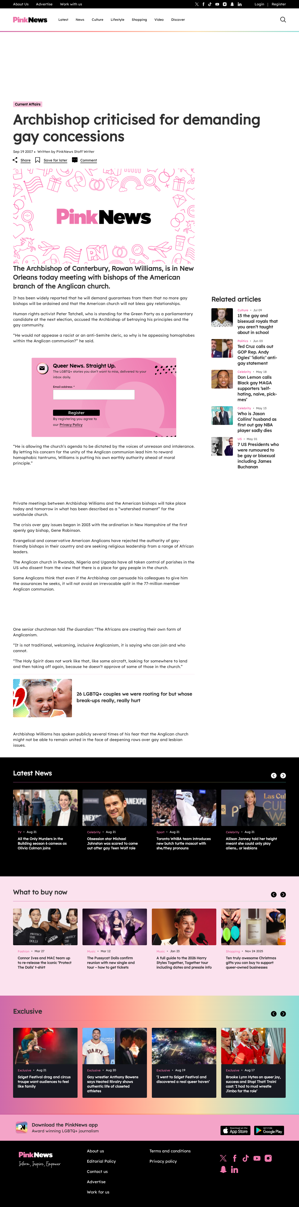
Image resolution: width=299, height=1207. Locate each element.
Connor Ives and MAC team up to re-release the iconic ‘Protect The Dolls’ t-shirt (44, 962)
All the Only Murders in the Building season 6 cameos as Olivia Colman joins (42, 843)
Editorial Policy (101, 1161)
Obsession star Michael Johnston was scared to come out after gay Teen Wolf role (112, 843)
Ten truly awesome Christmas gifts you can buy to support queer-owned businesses (251, 962)
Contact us (97, 1171)
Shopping (139, 19)
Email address (69, 386)
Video (159, 19)
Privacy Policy (71, 425)
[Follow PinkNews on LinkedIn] (239, 4)
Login (259, 4)
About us (95, 1150)
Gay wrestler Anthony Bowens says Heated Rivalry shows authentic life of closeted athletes (112, 1084)
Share (26, 160)
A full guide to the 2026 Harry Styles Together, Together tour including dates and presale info (184, 962)
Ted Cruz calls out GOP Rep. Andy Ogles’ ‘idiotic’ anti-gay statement (257, 355)
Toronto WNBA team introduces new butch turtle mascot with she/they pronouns (184, 843)
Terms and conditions (170, 1150)
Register (279, 4)
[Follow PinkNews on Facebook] (234, 1159)
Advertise (44, 4)
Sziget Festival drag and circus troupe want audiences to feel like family (44, 1081)
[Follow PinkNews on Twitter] (223, 1159)
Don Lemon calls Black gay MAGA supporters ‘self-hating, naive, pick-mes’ (257, 388)
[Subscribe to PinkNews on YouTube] (257, 1159)
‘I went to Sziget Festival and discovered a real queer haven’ (183, 1079)
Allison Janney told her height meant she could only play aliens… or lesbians (251, 843)
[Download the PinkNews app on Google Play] (269, 1130)
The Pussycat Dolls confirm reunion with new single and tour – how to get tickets (111, 962)
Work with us (71, 4)
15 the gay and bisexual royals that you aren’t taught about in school (258, 324)
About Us (20, 4)
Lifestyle (117, 19)
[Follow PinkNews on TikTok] (246, 1159)
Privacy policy (163, 1161)
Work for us (98, 1192)
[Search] (283, 19)
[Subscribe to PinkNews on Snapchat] (223, 1170)
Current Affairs (27, 104)
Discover (178, 19)
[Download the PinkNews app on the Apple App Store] (235, 1130)
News (80, 19)
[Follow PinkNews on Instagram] (268, 1159)
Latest (63, 19)
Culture (97, 19)
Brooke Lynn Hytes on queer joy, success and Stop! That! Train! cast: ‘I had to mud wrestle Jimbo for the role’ (253, 1084)
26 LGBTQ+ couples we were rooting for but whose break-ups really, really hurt (134, 697)
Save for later (55, 160)
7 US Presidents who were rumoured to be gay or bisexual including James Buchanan (258, 455)
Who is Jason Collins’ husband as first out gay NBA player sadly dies (257, 422)
